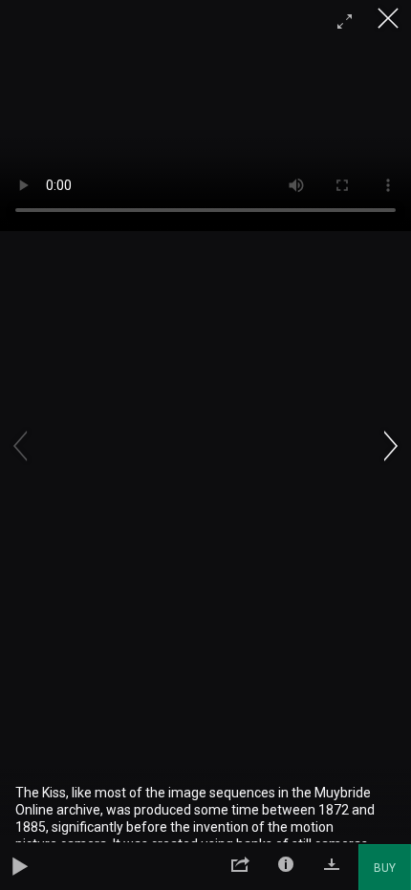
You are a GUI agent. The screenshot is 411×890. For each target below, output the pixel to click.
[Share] (240, 867)
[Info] (286, 867)
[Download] (332, 867)
